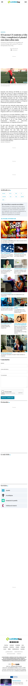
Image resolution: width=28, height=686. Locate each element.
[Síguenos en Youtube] (16, 642)
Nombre (2, 363)
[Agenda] (14, 490)
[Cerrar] (26, 680)
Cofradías (5, 647)
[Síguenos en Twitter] (12, 642)
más (16, 193)
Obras (9, 649)
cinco (10, 193)
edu (10, 196)
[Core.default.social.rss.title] (18, 642)
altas (3, 199)
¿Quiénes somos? (9, 651)
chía (16, 196)
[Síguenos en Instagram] (14, 642)
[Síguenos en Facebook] (10, 642)
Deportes (3, 32)
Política (6, 645)
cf (21, 193)
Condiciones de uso (18, 651)
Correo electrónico (4, 369)
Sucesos (12, 645)
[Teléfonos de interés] (14, 505)
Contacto (19, 653)
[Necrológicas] (14, 495)
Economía (17, 645)
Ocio (23, 645)
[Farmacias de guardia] (14, 500)
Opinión (17, 647)
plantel (22, 196)
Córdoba (23, 647)
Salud (5, 649)
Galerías (22, 649)
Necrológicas (15, 649)
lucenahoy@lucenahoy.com (20, 670)
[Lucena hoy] (14, 640)
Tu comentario (4, 375)
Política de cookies (11, 653)
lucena (3, 193)
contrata (4, 196)
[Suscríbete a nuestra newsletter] (14, 209)
